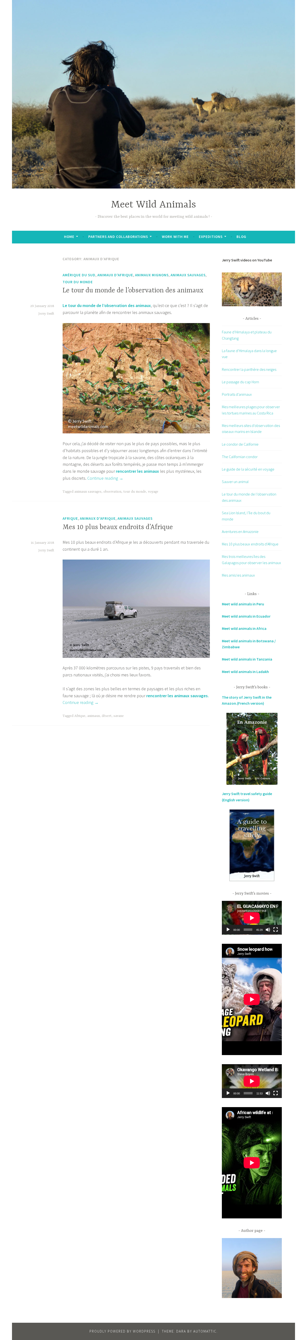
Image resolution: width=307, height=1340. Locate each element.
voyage (153, 492)
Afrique (79, 716)
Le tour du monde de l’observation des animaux (133, 291)
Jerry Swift (46, 314)
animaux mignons (152, 275)
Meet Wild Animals (153, 205)
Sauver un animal (235, 481)
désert (107, 716)
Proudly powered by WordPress (122, 1331)
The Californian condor (240, 456)
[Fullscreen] (275, 929)
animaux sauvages (188, 275)
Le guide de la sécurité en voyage (248, 469)
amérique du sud (79, 275)
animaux (93, 716)
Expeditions (211, 236)
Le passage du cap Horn (240, 381)
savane (118, 716)
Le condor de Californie (240, 444)
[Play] (228, 929)
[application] (252, 918)
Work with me (175, 236)
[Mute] (268, 929)
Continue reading (105, 478)
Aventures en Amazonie (240, 531)
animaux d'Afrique (115, 275)
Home (69, 236)
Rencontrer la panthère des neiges (249, 369)
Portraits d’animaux (237, 394)
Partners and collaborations (118, 236)
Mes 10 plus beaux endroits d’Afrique (118, 527)
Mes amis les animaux (238, 575)
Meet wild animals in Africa (244, 628)
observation (112, 492)
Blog (241, 236)
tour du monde (78, 282)
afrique (70, 518)
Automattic (205, 1331)
